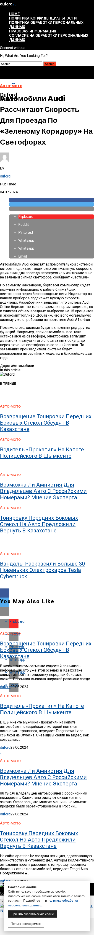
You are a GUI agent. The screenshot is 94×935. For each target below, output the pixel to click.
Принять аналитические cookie (32, 914)
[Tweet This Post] (51, 204)
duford (5, 176)
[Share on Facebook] (51, 200)
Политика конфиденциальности (43, 18)
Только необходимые (26, 923)
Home (14, 14)
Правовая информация (32, 31)
